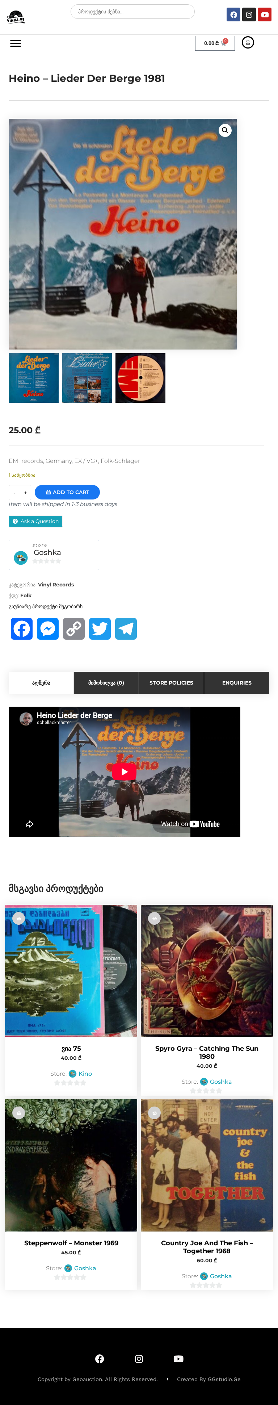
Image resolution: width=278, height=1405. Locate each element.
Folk (25, 595)
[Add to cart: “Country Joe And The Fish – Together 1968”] (154, 1113)
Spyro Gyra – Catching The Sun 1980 (206, 1053)
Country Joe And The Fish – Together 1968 (207, 1247)
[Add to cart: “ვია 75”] (18, 918)
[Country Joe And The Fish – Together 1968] (207, 1165)
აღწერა (41, 682)
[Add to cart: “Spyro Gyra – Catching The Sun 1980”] (154, 918)
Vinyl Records (56, 584)
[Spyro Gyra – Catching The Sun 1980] (207, 971)
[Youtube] (264, 14)
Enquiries (237, 682)
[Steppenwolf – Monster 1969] (71, 1165)
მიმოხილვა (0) (106, 682)
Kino (85, 1073)
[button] (15, 43)
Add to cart (70, 492)
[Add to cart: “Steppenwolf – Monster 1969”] (18, 1113)
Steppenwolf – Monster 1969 (71, 1243)
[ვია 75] (71, 971)
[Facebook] (233, 14)
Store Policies (171, 682)
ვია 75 (71, 1049)
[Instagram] (249, 14)
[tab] (41, 683)
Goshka (47, 552)
